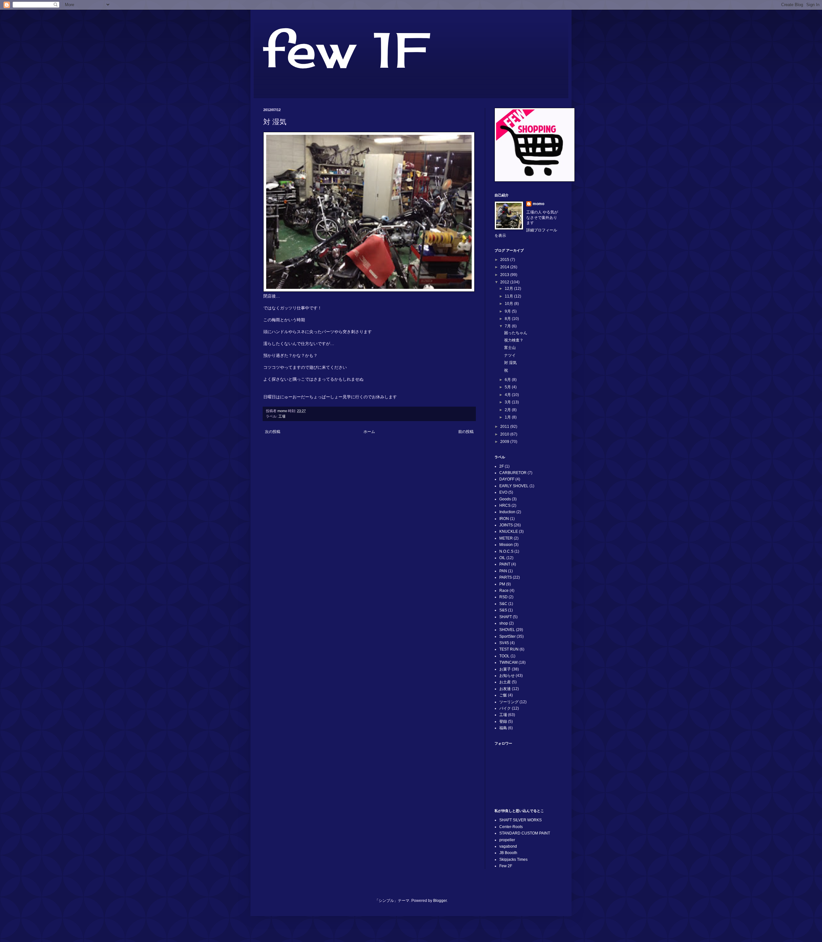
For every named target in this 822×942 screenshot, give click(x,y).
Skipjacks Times (513, 859)
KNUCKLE (508, 531)
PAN (503, 571)
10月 (509, 303)
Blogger (440, 900)
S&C (503, 603)
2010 (505, 434)
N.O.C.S (506, 551)
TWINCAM (508, 662)
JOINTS (506, 525)
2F (501, 466)
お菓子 (505, 669)
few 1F (345, 50)
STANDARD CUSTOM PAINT (524, 833)
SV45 (504, 643)
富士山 (510, 347)
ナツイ (510, 355)
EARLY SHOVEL (514, 486)
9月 (508, 311)
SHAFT (505, 617)
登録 (503, 721)
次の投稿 (272, 431)
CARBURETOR (513, 473)
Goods (505, 499)
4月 (508, 395)
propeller (507, 840)
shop (503, 623)
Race (504, 590)
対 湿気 (510, 362)
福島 (503, 728)
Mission (506, 544)
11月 (509, 296)
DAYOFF (506, 479)
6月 (508, 379)
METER (506, 538)
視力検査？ (513, 340)
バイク (505, 708)
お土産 (505, 682)
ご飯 (503, 695)
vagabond (508, 846)
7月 (508, 326)
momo (538, 204)
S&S (503, 610)
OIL (502, 558)
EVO (503, 492)
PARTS (505, 577)
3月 (508, 402)
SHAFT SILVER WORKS (520, 820)
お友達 (505, 689)
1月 (508, 417)
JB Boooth (508, 853)
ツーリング (509, 702)
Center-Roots (511, 827)
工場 (281, 416)
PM (502, 584)
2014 (505, 267)
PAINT (504, 564)
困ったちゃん (515, 333)
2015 (505, 259)
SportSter (507, 636)
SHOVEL (507, 629)
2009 (505, 441)
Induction (507, 512)
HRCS (505, 505)
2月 (508, 410)
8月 (508, 318)
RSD (503, 597)
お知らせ (507, 675)
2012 (505, 282)
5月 (508, 387)
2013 (505, 274)
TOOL (504, 656)
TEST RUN (509, 649)
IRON (504, 518)
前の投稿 (466, 431)
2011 (505, 426)
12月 (509, 288)
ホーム (369, 431)
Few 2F (505, 866)
